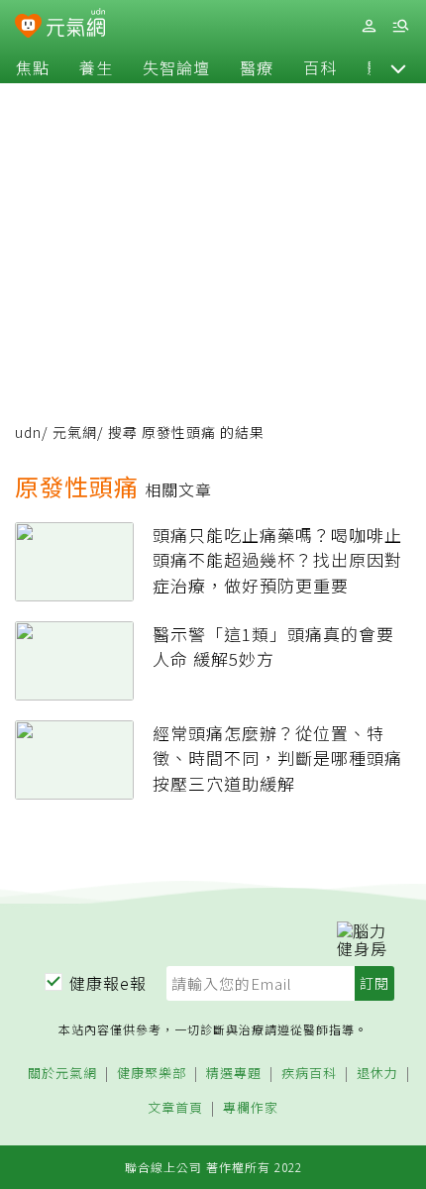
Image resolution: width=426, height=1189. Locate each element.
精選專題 (234, 1073)
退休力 (377, 1073)
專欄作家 (250, 1108)
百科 (320, 67)
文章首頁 (175, 1108)
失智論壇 (176, 67)
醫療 (256, 67)
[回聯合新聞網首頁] (28, 28)
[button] (398, 67)
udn (28, 432)
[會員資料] (368, 26)
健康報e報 (108, 983)
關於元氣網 (62, 1073)
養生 (96, 67)
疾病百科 (309, 1073)
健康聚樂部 (151, 1073)
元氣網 (75, 432)
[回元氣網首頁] (76, 25)
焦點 (33, 67)
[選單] (400, 26)
